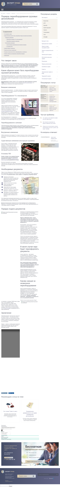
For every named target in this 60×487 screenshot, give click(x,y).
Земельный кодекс (47, 54)
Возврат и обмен (52, 86)
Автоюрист (45, 17)
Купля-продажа (47, 27)
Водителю (46, 20)
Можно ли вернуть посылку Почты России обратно (53, 108)
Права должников (46, 64)
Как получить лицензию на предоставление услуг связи (49, 122)
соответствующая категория (7, 111)
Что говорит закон (8, 34)
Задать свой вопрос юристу (49, 145)
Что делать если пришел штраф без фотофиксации (50, 118)
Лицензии (44, 61)
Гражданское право (47, 43)
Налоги (45, 30)
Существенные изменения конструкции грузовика (16, 44)
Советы (44, 69)
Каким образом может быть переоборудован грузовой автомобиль (18, 35)
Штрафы (45, 37)
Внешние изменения (9, 37)
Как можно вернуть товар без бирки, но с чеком (52, 89)
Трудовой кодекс (46, 76)
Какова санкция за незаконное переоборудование (14, 53)
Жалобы (45, 25)
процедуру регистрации (27, 82)
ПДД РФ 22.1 (21, 119)
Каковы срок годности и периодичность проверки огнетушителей (52, 99)
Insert (11, 486)
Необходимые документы (9, 48)
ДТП (45, 23)
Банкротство (45, 41)
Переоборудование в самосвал (13, 41)
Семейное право (46, 66)
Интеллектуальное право (47, 57)
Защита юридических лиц (47, 51)
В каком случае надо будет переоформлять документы (15, 51)
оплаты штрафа (7, 308)
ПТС (15, 188)
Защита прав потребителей (45, 47)
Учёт (45, 34)
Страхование (46, 32)
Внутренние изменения (10, 42)
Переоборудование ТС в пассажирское (14, 39)
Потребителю (51, 94)
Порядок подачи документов (10, 50)
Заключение (6, 55)
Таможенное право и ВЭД (47, 72)
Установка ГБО (10, 46)
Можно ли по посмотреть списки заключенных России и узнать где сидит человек (50, 128)
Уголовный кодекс (47, 78)
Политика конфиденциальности (8, 481)
